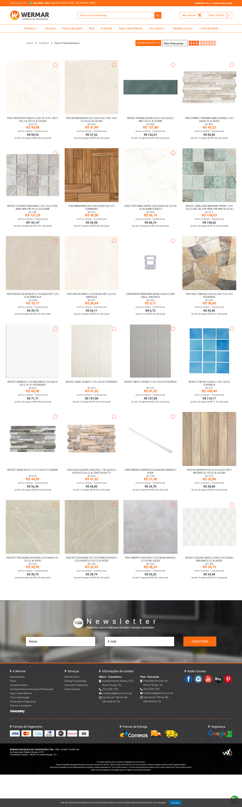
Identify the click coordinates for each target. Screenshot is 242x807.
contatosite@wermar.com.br (117, 693)
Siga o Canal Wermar (130, 28)
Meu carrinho (192, 15)
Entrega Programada (75, 681)
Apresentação (17, 677)
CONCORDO (175, 803)
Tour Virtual (157, 28)
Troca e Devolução (19, 697)
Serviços (50, 28)
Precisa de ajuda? (72, 28)
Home (29, 43)
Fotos (13, 681)
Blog (91, 28)
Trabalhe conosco (182, 28)
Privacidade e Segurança (23, 701)
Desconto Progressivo (76, 685)
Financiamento (72, 689)
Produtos (31, 28)
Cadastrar (200, 641)
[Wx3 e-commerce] (227, 752)
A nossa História (18, 685)
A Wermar (106, 28)
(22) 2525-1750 (110, 689)
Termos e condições (20, 705)
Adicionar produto (32, 109)
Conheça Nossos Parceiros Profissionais (32, 689)
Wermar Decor (72, 677)
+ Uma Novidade (208, 28)
